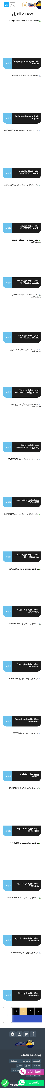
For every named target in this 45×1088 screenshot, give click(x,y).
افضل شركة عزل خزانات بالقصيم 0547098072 (28, 336)
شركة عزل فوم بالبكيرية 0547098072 (28, 830)
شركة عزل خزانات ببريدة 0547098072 (28, 610)
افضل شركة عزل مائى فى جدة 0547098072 (27, 555)
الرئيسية (36, 1061)
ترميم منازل (25, 1061)
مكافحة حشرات (33, 1075)
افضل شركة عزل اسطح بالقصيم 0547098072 (28, 281)
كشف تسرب (17, 1070)
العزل (27, 1066)
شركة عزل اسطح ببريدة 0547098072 (28, 665)
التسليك (13, 1061)
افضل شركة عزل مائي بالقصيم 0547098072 (29, 227)
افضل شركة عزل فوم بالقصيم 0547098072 (29, 172)
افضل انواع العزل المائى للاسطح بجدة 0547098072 (27, 391)
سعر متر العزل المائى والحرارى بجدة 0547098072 (27, 446)
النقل (19, 1066)
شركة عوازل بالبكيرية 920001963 (29, 775)
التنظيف (36, 1066)
